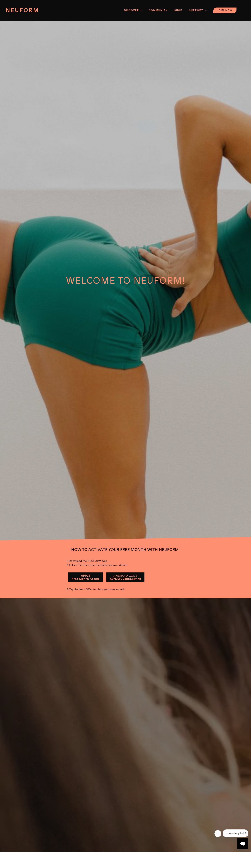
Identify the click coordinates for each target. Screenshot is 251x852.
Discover (131, 10)
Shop (178, 10)
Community (158, 10)
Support (196, 10)
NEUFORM (22, 10)
